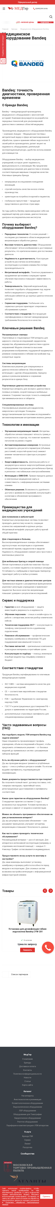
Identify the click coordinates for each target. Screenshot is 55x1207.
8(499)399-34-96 (42, 9)
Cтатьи (27, 1081)
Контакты (27, 1070)
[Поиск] (51, 17)
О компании (27, 1059)
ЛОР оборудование (27, 1111)
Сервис (27, 1140)
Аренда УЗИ (27, 1136)
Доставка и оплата (27, 1066)
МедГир (28, 1054)
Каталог (28, 1091)
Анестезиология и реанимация (27, 1099)
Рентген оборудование (27, 1122)
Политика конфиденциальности (27, 1074)
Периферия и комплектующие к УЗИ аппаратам (27, 1125)
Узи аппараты (27, 1096)
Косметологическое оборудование (27, 1103)
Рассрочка (27, 1147)
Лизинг (27, 1144)
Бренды (27, 1063)
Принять (46, 1196)
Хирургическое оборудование (27, 1118)
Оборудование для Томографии (27, 1114)
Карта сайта (27, 1085)
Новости (27, 1078)
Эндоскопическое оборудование (27, 1107)
